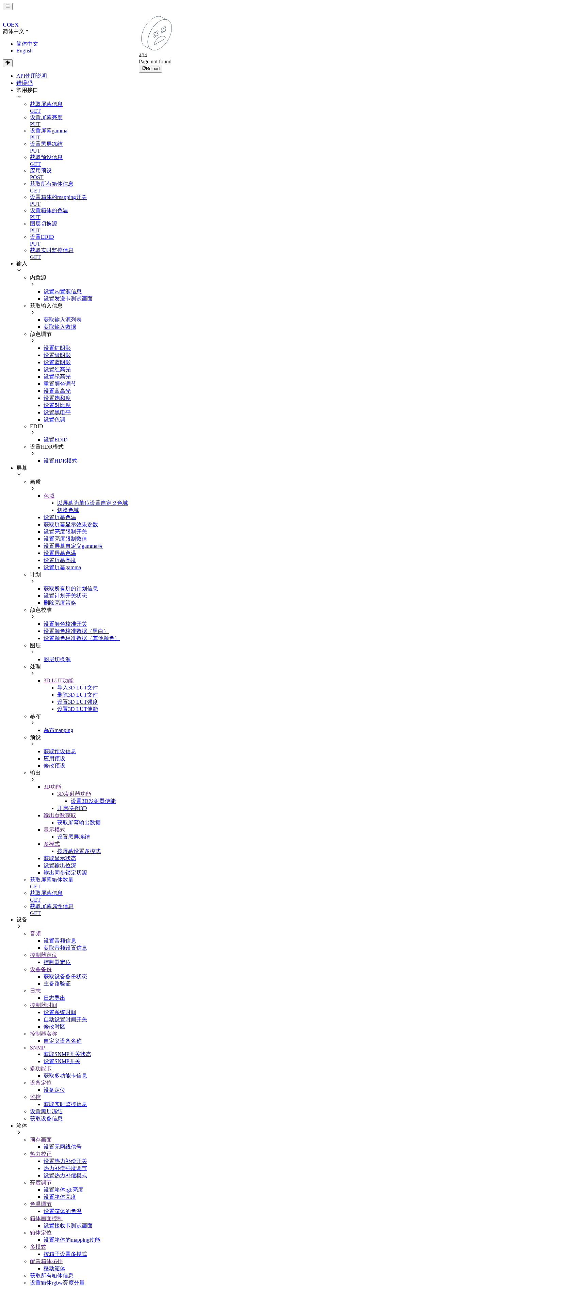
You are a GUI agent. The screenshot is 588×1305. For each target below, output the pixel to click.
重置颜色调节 (60, 384)
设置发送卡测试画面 (68, 298)
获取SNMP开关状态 (67, 1054)
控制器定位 (43, 955)
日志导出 (54, 998)
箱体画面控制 (46, 1218)
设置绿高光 (57, 376)
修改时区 (54, 1026)
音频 (35, 933)
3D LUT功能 (59, 680)
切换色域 (68, 510)
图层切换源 (57, 659)
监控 (35, 1097)
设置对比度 (57, 405)
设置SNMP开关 (62, 1061)
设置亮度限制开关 (65, 531)
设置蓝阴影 (57, 362)
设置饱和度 (57, 398)
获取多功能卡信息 (65, 1075)
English (24, 50)
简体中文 (27, 44)
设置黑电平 (57, 412)
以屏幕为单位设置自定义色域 (92, 503)
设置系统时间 (60, 1012)
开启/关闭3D (72, 808)
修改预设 (54, 765)
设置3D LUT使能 (77, 709)
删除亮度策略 (60, 603)
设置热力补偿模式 (65, 1175)
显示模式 (54, 830)
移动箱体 (54, 1268)
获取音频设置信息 (65, 948)
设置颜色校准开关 (65, 624)
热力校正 (41, 1154)
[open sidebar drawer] (8, 6)
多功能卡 (41, 1068)
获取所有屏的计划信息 (71, 588)
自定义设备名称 (63, 1041)
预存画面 (41, 1140)
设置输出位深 (60, 865)
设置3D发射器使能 (93, 801)
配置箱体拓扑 (46, 1261)
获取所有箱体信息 (52, 1275)
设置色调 (54, 419)
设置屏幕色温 (60, 517)
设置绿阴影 (57, 355)
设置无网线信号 (63, 1147)
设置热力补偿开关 (65, 1161)
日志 (35, 991)
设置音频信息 (60, 941)
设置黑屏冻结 (73, 837)
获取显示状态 (60, 858)
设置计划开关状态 (65, 596)
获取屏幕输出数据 (79, 822)
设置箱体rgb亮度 (63, 1190)
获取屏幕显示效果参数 (71, 524)
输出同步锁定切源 (65, 872)
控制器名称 (43, 1034)
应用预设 (54, 758)
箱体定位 (41, 1233)
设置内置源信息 (63, 291)
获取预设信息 (60, 751)
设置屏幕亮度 (60, 560)
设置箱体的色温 (63, 1211)
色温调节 (41, 1204)
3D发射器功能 (74, 794)
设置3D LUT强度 (77, 702)
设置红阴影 (57, 348)
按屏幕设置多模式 (79, 851)
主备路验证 (57, 983)
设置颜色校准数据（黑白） (76, 631)
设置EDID (56, 439)
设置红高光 (57, 369)
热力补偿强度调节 (65, 1168)
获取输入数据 (60, 327)
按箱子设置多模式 (65, 1254)
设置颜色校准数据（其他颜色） (82, 638)
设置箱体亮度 (60, 1197)
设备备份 (41, 969)
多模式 (52, 844)
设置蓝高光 (57, 391)
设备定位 (41, 1083)
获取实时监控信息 (65, 1104)
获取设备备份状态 (65, 976)
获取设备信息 (46, 1118)
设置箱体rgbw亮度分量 (57, 1283)
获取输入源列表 (63, 320)
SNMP (37, 1048)
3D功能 (52, 787)
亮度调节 (41, 1182)
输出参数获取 (60, 815)
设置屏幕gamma (62, 567)
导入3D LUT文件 (77, 687)
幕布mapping (58, 730)
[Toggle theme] (8, 63)
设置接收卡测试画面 (68, 1225)
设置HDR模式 (60, 461)
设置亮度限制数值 (65, 539)
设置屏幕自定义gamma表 (73, 546)
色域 (49, 496)
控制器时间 (43, 1005)
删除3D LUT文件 (77, 695)
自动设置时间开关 (65, 1019)
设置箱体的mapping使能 (72, 1240)
